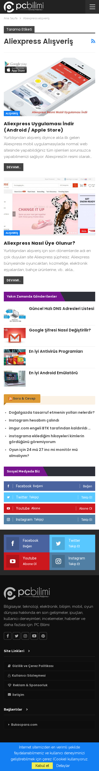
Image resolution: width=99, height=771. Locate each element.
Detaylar (63, 765)
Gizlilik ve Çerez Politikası (33, 666)
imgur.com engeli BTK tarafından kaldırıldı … (50, 428)
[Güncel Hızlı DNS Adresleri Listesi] (15, 314)
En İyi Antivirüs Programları (56, 351)
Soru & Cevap (24, 398)
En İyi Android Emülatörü (53, 373)
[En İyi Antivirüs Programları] (15, 357)
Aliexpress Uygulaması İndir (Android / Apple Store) (39, 126)
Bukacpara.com (24, 724)
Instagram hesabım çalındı (34, 420)
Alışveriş (12, 113)
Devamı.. (14, 167)
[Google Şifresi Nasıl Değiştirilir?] (15, 336)
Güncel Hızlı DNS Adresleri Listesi (61, 308)
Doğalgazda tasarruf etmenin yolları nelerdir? (52, 412)
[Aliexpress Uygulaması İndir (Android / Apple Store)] (49, 87)
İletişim (18, 695)
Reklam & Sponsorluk (30, 685)
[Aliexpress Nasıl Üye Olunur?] (49, 206)
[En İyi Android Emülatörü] (15, 379)
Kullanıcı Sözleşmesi (28, 675)
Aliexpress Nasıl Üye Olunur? (39, 243)
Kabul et (42, 766)
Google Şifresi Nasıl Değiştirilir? (60, 330)
